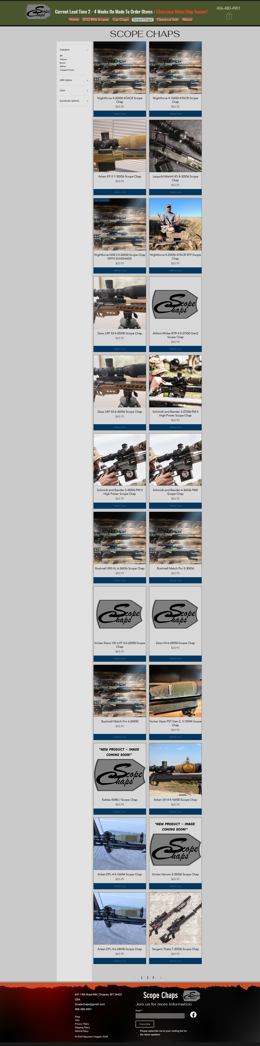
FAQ (77, 1020)
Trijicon (63, 59)
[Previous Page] (134, 977)
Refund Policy (81, 1031)
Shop (77, 1016)
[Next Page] (161, 977)
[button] (229, 15)
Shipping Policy (82, 1027)
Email (139, 1010)
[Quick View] (120, 68)
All (61, 55)
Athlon (63, 66)
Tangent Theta (67, 70)
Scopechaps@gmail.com (90, 1004)
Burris (62, 63)
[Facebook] (193, 1014)
